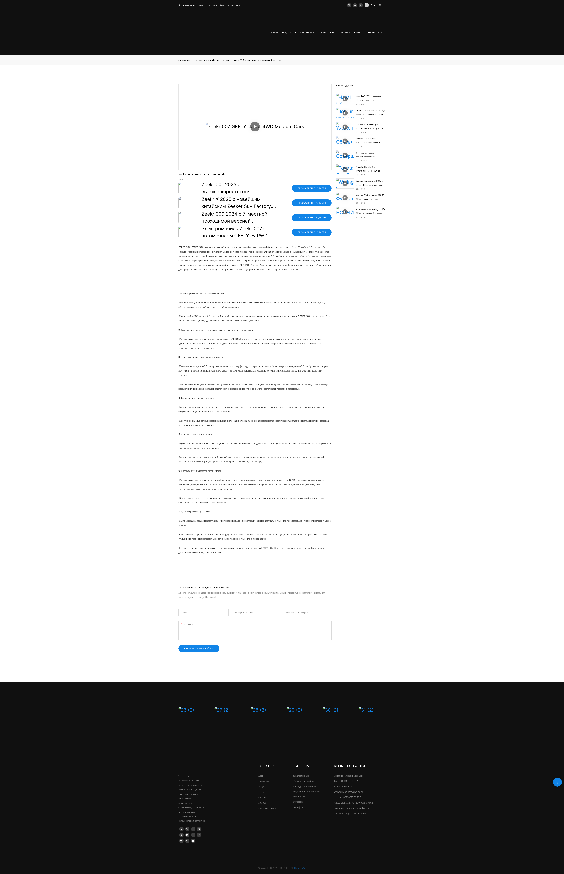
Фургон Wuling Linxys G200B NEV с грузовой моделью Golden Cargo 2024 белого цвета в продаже (370, 197)
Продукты (263, 781)
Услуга (261, 786)
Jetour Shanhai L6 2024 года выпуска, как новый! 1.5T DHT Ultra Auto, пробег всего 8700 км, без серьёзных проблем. (370, 112)
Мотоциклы (299, 796)
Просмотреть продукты (312, 188)
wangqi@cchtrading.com (348, 792)
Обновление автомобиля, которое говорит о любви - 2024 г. (368, 140)
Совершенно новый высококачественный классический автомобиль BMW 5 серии (370, 155)
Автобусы (298, 807)
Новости (262, 802)
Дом (260, 776)
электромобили (301, 776)
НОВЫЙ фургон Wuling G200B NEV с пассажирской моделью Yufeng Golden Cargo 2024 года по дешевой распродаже (370, 211)
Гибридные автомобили (305, 786)
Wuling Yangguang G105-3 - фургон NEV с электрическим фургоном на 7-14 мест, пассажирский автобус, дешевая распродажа (370, 183)
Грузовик (298, 802)
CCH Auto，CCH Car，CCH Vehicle (198, 60)
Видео (225, 60)
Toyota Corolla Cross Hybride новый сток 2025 (368, 168)
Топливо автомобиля (303, 781)
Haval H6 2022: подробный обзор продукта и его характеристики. (368, 98)
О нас (261, 792)
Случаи (262, 797)
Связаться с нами (267, 808)
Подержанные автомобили (306, 791)
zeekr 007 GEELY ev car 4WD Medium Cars (257, 60)
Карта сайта (300, 868)
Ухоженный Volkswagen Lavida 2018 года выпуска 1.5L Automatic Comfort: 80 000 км (370, 126)
